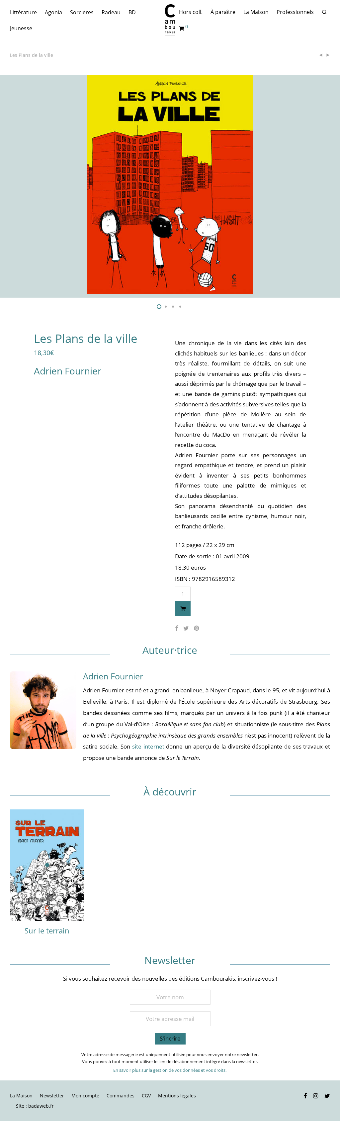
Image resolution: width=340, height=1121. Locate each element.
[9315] (183, 608)
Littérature (23, 12)
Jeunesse (21, 28)
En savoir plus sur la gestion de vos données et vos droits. (169, 1070)
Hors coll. (191, 12)
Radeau (111, 12)
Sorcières (82, 12)
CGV (146, 1095)
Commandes (120, 1095)
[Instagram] (315, 1095)
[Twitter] (327, 1095)
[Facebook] (305, 1095)
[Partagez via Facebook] (176, 628)
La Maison (256, 12)
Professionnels (295, 12)
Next (328, 185)
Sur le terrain (47, 930)
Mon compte (85, 1095)
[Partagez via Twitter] (186, 628)
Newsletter (52, 1095)
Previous (11, 185)
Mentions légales (177, 1095)
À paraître (223, 12)
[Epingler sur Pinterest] (197, 628)
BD (132, 12)
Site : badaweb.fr (35, 1106)
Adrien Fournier (67, 370)
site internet (147, 746)
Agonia (53, 12)
